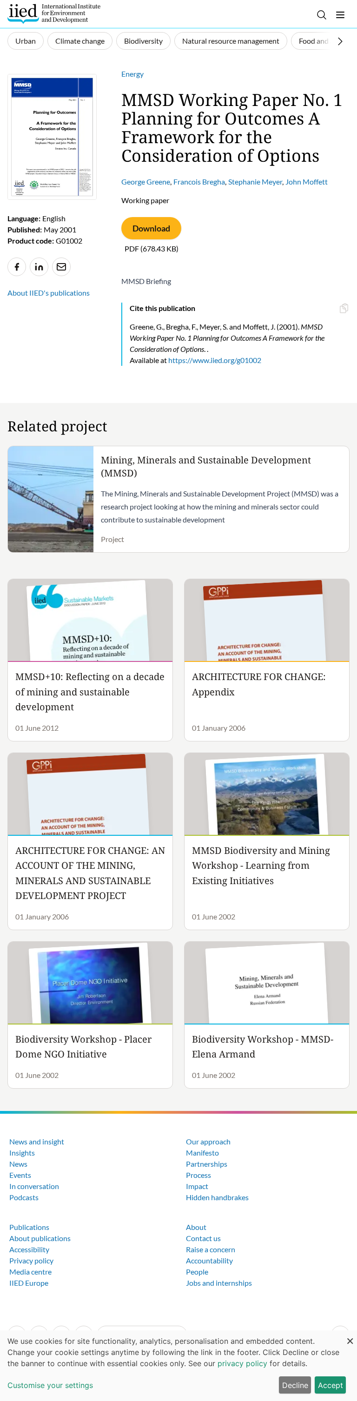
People (197, 1271)
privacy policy (242, 1363)
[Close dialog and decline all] (350, 1336)
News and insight (36, 1141)
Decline (295, 1385)
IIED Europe (28, 1282)
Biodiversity (143, 40)
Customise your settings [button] (50, 1385)
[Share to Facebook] (16, 267)
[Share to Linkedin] (39, 267)
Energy (132, 73)
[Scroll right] (340, 41)
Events (20, 1174)
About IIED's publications (48, 292)
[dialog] (178, 1365)
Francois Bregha (199, 181)
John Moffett (306, 181)
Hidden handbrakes (217, 1197)
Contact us (203, 1238)
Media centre (30, 1271)
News (18, 1163)
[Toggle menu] (340, 15)
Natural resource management (230, 40)
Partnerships (206, 1163)
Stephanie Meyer (255, 181)
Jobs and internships (219, 1282)
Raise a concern (210, 1249)
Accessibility (29, 1249)
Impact (197, 1186)
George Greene (145, 181)
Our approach (208, 1141)
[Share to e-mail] (61, 267)
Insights (22, 1152)
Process (198, 1174)
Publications (29, 1227)
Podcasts (24, 1197)
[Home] (53, 14)
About (196, 1227)
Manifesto (202, 1152)
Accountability (209, 1260)
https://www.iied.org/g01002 (214, 360)
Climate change (80, 40)
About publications (40, 1238)
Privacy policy (31, 1260)
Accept (330, 1385)
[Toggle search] (321, 14)
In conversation (34, 1186)
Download (151, 228)
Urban (25, 40)
